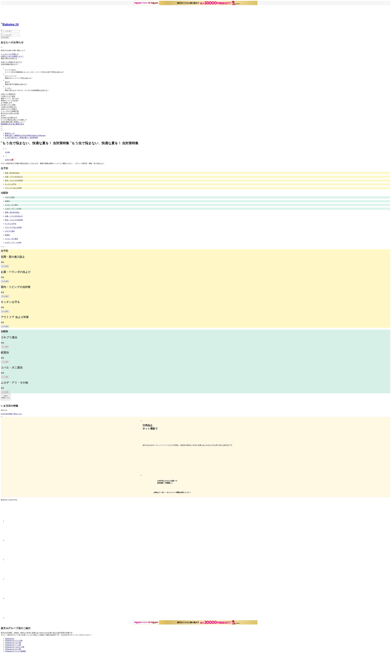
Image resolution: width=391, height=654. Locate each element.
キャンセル (5, 37)
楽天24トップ (10, 133)
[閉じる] (1, 47)
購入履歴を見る (18, 124)
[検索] (1, 33)
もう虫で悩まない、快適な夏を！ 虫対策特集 (21, 137)
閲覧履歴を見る (6, 124)
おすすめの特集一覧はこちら (11, 414)
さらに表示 (5, 266)
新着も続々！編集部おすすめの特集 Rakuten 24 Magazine (25, 135)
